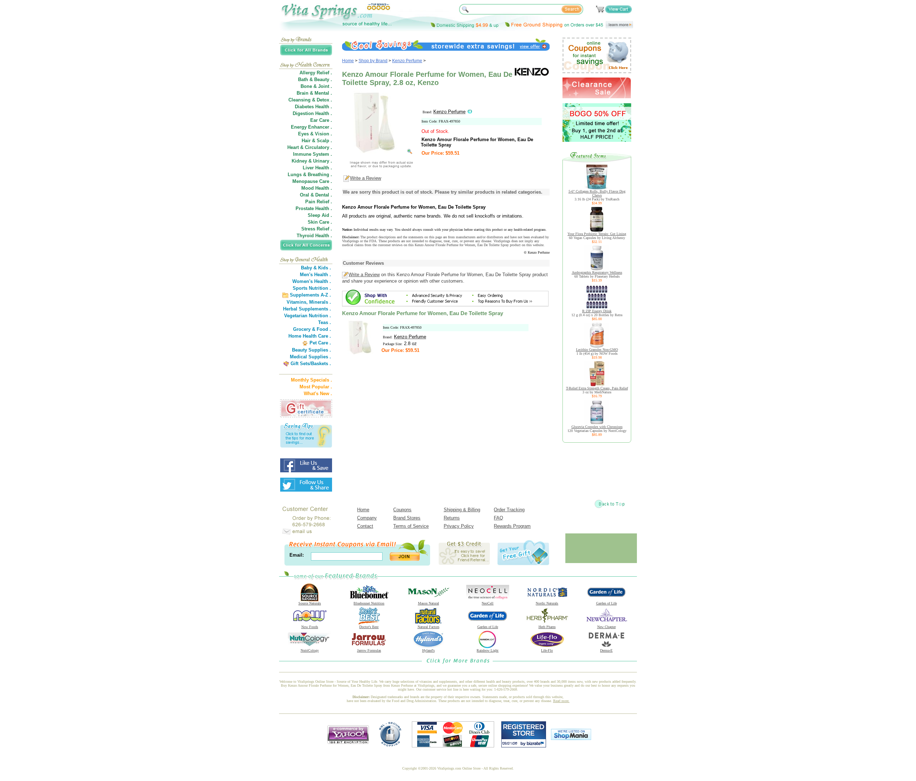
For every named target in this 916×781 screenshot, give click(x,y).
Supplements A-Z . (310, 295)
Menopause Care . (312, 181)
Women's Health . (311, 281)
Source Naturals (309, 603)
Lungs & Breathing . (310, 174)
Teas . (324, 322)
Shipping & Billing (462, 509)
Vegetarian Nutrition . (307, 315)
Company (367, 518)
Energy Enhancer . (311, 127)
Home (348, 60)
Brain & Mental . (314, 93)
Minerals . (320, 302)
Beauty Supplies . (311, 350)
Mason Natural (428, 603)
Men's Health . (315, 274)
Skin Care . (320, 222)
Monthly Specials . (311, 380)
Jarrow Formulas (369, 650)
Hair (306, 140)
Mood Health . (316, 188)
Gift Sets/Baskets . (311, 363)
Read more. (561, 701)
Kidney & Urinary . (312, 161)
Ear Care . (321, 120)
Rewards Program (512, 526)
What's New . (318, 393)
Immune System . (312, 154)
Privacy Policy (459, 526)
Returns (452, 518)
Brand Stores (406, 518)
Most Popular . (315, 386)
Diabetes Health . (313, 106)
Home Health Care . (309, 336)
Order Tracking (509, 509)
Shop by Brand (373, 60)
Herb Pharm (547, 627)
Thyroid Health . (314, 235)
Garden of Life (606, 603)
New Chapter (606, 627)
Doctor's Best (369, 627)
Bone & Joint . (316, 86)
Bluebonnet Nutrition (369, 603)
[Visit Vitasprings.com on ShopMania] (571, 738)
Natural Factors (428, 627)
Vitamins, (297, 302)
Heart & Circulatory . (309, 147)
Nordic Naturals (547, 603)
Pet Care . (320, 342)
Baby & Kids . (316, 267)
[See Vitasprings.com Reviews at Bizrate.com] (523, 745)
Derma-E (606, 650)
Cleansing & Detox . (310, 100)
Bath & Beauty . (315, 79)
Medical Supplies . (310, 356)
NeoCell (487, 603)
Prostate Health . (314, 208)
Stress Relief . (316, 229)
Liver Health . (317, 167)
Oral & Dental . (316, 195)
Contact (365, 526)
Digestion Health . (312, 113)
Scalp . (324, 140)
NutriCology (310, 650)
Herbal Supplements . (307, 309)
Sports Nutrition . (312, 288)
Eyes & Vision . (315, 133)
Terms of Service (411, 526)
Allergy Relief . (315, 72)
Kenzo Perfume (407, 60)
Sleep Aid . (320, 215)
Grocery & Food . (312, 329)
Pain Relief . (318, 201)
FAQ (498, 518)
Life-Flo (547, 650)
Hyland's (428, 650)
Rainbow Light (487, 650)
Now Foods (309, 627)
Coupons (402, 509)
